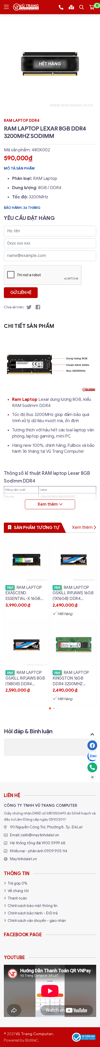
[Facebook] (92, 745)
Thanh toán (17, 898)
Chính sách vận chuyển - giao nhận (37, 920)
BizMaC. (32, 1040)
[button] (50, 708)
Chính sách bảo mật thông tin (32, 905)
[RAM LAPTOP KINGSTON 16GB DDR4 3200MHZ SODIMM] (73, 664)
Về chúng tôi (18, 890)
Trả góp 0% (17, 883)
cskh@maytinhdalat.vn (40, 835)
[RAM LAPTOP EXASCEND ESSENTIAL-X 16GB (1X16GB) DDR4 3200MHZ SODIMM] (26, 579)
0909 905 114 (55, 851)
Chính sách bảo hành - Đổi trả (33, 913)
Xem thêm (82, 527)
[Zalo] (92, 756)
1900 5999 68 (53, 843)
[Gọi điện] (92, 767)
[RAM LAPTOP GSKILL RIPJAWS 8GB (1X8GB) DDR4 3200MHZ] (26, 664)
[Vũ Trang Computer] (26, 7)
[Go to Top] (92, 734)
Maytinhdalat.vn (23, 859)
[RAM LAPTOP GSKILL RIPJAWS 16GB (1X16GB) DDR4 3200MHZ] (73, 579)
